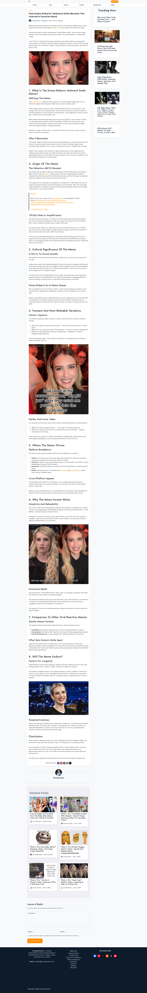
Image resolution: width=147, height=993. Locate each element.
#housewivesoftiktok (47, 204)
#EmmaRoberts (57, 198)
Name (30, 932)
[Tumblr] (64, 763)
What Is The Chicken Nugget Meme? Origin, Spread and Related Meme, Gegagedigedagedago (72, 850)
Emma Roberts (37, 102)
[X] (70, 763)
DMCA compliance (73, 959)
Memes (66, 5)
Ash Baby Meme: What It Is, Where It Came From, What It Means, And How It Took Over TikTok (106, 112)
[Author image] (30, 20)
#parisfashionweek (62, 202)
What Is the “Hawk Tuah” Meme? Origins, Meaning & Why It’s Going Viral (72, 882)
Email (62, 932)
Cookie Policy (73, 955)
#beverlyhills (62, 200)
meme (59, 28)
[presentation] (107, 36)
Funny (35, 5)
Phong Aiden (36, 20)
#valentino (51, 202)
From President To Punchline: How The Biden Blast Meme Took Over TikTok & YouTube (42, 816)
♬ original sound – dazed (39, 209)
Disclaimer (73, 961)
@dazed (47, 174)
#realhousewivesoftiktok (39, 202)
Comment (32, 913)
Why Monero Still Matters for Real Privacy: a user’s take (106, 130)
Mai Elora (68, 887)
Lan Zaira (68, 856)
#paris (71, 202)
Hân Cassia (68, 823)
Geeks (113, 5)
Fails (50, 5)
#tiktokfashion (52, 200)
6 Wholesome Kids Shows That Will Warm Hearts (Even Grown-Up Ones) (106, 49)
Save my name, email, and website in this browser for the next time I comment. (54, 935)
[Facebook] (58, 763)
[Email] (67, 763)
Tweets (81, 5)
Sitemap (73, 966)
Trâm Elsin (37, 821)
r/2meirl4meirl (75, 470)
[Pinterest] (61, 763)
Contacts (73, 964)
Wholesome (97, 5)
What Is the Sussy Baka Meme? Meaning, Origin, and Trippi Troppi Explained (43, 849)
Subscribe (115, 1)
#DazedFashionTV (41, 200)
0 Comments (59, 20)
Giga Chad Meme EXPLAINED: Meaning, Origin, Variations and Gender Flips (106, 80)
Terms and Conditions (73, 957)
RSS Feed (73, 968)
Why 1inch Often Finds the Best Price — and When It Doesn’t (106, 19)
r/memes (64, 470)
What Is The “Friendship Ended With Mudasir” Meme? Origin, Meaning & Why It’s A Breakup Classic (73, 817)
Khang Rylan (38, 854)
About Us (73, 951)
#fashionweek (35, 204)
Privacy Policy (73, 953)
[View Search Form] (29, 1)
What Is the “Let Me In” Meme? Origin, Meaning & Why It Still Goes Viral (43, 882)
